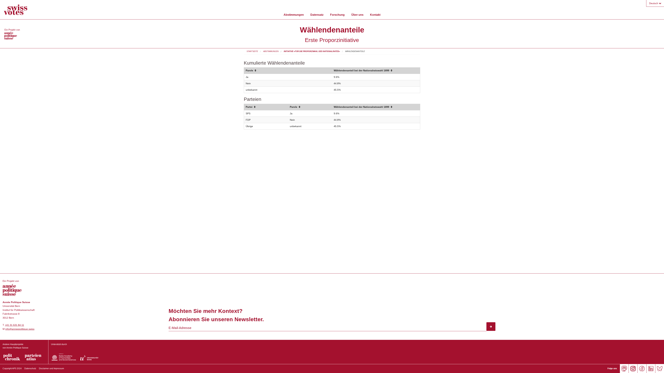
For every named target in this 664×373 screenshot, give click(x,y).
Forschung (337, 14)
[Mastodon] (624, 368)
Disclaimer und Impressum (51, 368)
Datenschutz (30, 368)
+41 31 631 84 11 (14, 325)
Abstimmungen (294, 14)
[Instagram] (633, 368)
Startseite (252, 51)
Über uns (357, 14)
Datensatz (317, 14)
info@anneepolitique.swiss (19, 329)
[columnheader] (288, 71)
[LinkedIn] (650, 368)
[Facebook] (641, 368)
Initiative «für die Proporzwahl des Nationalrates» (312, 51)
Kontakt (375, 14)
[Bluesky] (659, 368)
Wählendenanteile (355, 51)
